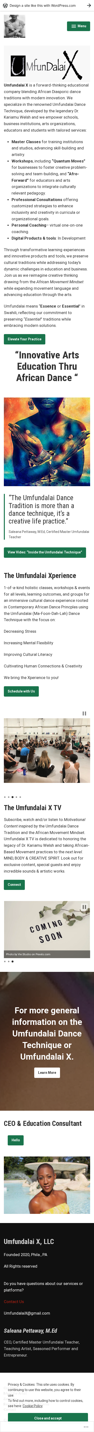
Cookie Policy (33, 1406)
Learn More (47, 1073)
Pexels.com (52, 954)
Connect (14, 885)
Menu (79, 26)
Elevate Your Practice (24, 339)
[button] (84, 713)
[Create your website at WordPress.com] (47, 5)
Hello (16, 1140)
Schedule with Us (21, 691)
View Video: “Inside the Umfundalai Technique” (45, 552)
